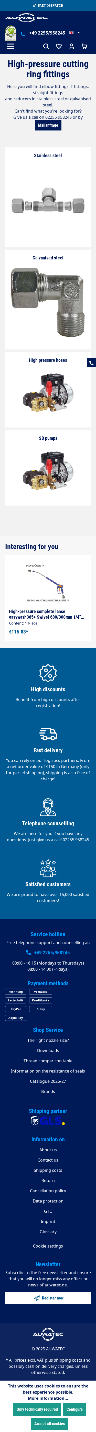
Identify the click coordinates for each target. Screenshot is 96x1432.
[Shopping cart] (84, 47)
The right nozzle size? (48, 1040)
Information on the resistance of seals (48, 1071)
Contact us (48, 1160)
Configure (75, 1409)
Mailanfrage (48, 125)
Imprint (48, 1221)
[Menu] (11, 47)
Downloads (48, 1050)
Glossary (48, 1231)
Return (48, 1180)
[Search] (46, 47)
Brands (48, 1091)
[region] (48, 592)
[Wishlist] (58, 47)
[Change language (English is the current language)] (74, 33)
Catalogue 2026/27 (48, 1081)
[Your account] (71, 47)
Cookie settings (48, 1246)
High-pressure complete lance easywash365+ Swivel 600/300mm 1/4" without (45, 614)
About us (48, 1150)
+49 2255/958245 (47, 33)
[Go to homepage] (26, 17)
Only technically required (37, 1409)
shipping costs (68, 1360)
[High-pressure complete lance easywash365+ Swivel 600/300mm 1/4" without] (48, 582)
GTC (48, 1211)
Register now (52, 1298)
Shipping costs (48, 1170)
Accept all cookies (49, 1423)
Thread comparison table (48, 1061)
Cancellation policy (48, 1191)
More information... (48, 1398)
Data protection (48, 1201)
